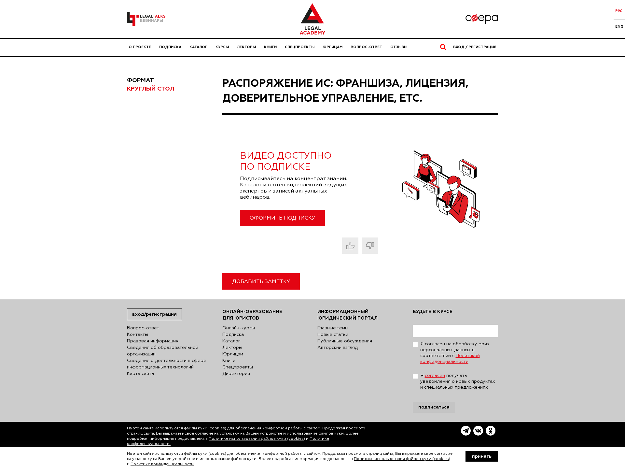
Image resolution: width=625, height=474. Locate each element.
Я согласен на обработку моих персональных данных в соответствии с (455, 353)
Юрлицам (332, 47)
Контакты (137, 334)
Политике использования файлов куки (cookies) (257, 439)
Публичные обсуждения (344, 341)
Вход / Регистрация (474, 47)
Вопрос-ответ (366, 47)
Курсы (222, 47)
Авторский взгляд (337, 347)
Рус (618, 11)
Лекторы (246, 47)
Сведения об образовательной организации (162, 350)
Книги (270, 47)
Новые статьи (332, 334)
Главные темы (332, 328)
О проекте (140, 47)
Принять (482, 456)
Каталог (198, 47)
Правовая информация (152, 341)
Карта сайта (140, 373)
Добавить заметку (261, 281)
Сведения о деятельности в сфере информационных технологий (166, 363)
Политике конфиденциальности (162, 464)
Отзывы (398, 47)
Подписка (170, 47)
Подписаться (434, 407)
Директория (236, 373)
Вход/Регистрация (154, 314)
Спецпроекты (299, 47)
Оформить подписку (282, 218)
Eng (619, 26)
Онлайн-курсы (238, 328)
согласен (435, 375)
